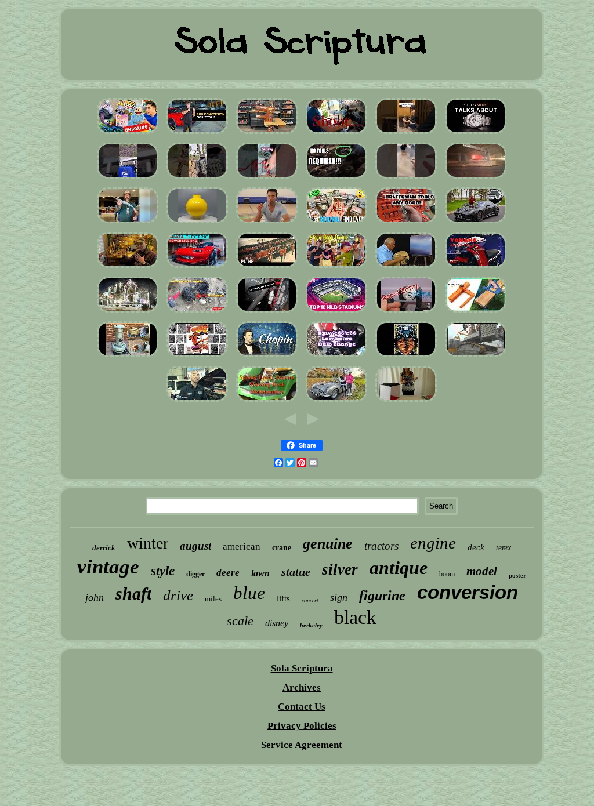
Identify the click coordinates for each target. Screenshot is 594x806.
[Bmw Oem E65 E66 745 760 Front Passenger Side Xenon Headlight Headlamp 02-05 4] (336, 356)
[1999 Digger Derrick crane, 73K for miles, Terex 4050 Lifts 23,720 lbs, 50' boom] (475, 356)
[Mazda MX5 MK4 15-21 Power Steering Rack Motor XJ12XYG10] (197, 267)
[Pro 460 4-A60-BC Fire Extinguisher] (266, 312)
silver (340, 569)
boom (447, 574)
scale (240, 620)
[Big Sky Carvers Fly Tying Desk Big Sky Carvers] (127, 267)
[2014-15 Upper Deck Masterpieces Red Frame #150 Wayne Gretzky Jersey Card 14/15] (336, 222)
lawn (260, 573)
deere (228, 572)
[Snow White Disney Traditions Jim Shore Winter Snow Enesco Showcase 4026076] (336, 267)
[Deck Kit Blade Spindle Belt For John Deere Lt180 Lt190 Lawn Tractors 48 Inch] (266, 401)
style (163, 571)
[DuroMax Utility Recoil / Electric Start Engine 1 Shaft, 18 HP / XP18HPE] (127, 178)
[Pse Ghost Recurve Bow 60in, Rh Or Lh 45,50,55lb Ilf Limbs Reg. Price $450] (197, 178)
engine (433, 542)
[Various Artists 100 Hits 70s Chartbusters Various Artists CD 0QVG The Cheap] (266, 356)
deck (476, 547)
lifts (283, 598)
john (94, 597)
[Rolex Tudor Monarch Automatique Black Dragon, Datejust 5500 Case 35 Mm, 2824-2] (475, 133)
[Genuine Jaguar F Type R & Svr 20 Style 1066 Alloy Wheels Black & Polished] (475, 222)
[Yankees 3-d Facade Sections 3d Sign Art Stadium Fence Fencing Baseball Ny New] (336, 312)
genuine (328, 543)
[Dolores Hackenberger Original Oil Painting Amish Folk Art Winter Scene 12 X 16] (406, 267)
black (355, 617)
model (481, 571)
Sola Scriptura (302, 668)
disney (276, 623)
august (195, 546)
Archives (301, 687)
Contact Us (301, 706)
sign (338, 597)
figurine (382, 595)
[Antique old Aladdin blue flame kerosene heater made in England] (127, 356)
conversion (467, 592)
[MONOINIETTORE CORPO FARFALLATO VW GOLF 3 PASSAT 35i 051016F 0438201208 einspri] (475, 178)
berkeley (311, 625)
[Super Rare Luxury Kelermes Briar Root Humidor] (406, 133)
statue (295, 571)
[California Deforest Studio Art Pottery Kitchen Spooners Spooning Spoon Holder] (197, 312)
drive (178, 595)
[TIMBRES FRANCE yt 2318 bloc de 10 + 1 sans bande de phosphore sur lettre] (406, 312)
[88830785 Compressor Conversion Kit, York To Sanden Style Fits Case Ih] (197, 401)
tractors (381, 546)
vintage (108, 567)
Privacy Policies (301, 725)
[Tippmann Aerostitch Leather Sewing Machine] (266, 133)
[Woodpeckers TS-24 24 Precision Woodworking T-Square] (475, 312)
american (241, 546)
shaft (133, 593)
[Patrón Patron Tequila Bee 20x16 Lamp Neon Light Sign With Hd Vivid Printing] (406, 401)
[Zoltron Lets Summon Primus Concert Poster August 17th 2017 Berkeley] (406, 356)
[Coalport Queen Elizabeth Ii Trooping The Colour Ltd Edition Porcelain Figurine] (266, 267)
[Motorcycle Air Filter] (475, 267)
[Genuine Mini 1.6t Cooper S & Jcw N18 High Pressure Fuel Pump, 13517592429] (336, 178)
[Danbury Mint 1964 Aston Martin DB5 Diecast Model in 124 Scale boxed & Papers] (336, 401)
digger (195, 574)
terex (503, 547)
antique (399, 567)
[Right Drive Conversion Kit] (197, 133)
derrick (103, 547)
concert (310, 600)
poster (517, 575)
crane (281, 547)
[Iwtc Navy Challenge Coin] (266, 222)
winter (147, 543)
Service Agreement (301, 744)
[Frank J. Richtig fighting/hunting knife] (127, 222)
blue (249, 593)
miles (213, 598)
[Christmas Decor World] (127, 312)
